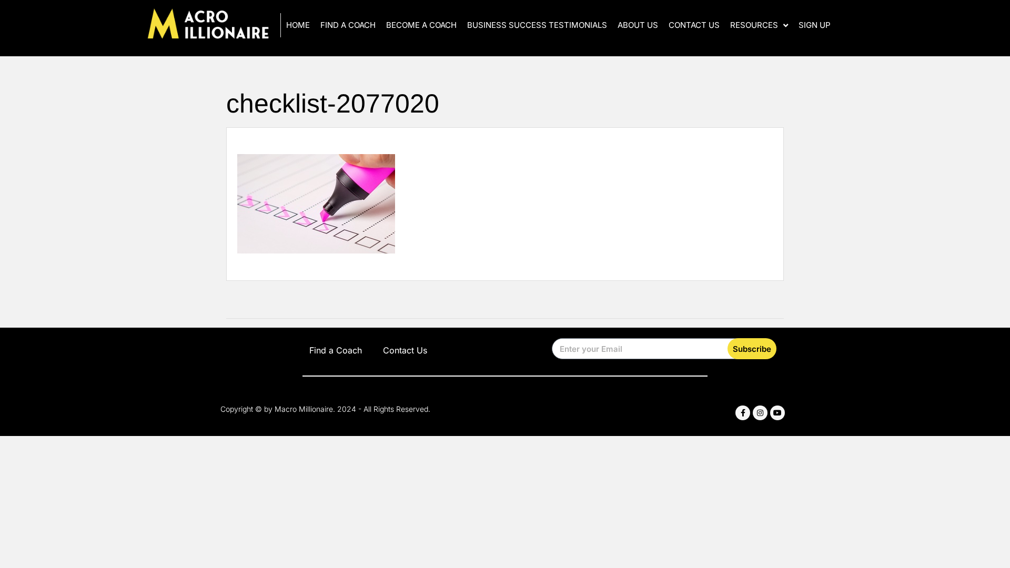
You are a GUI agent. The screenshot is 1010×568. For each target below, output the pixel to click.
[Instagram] (760, 412)
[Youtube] (777, 412)
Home (298, 25)
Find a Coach (348, 25)
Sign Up (815, 25)
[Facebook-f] (742, 412)
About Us (638, 25)
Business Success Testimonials (537, 25)
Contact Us (694, 25)
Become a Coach (421, 25)
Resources (754, 25)
